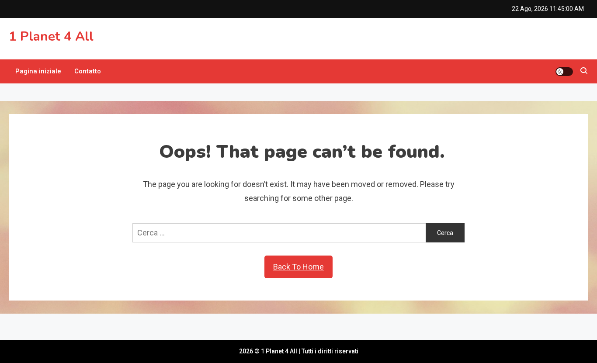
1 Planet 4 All (51, 36)
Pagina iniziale (38, 71)
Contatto (87, 71)
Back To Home (298, 266)
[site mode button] (564, 71)
